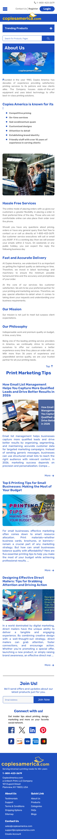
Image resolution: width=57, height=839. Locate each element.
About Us (35, 798)
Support (9, 802)
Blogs (34, 814)
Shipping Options (13, 810)
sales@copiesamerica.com (18, 826)
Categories (36, 806)
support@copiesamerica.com (20, 830)
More (48, 475)
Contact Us (21, 8)
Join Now (44, 699)
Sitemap (9, 814)
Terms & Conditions (14, 806)
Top (48, 366)
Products (35, 802)
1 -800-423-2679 (12, 773)
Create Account (13, 834)
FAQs (33, 810)
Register (33, 8)
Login (47, 8)
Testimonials (11, 798)
